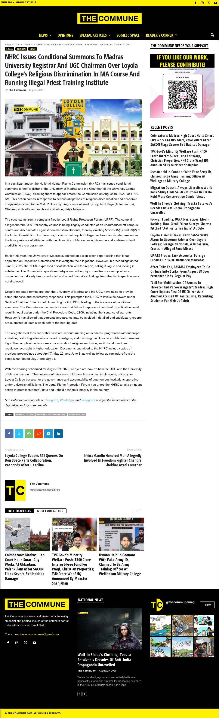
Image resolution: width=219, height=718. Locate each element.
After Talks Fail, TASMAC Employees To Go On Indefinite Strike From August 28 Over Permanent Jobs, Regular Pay (180, 271)
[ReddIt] (38, 433)
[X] (209, 3)
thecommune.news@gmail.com (39, 634)
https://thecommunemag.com (45, 489)
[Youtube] (215, 3)
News (43, 35)
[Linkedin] (58, 433)
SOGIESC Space (128, 35)
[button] (212, 35)
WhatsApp (67, 400)
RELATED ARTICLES (19, 511)
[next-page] (140, 511)
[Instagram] (202, 3)
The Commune (17, 89)
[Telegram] (48, 433)
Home (8, 44)
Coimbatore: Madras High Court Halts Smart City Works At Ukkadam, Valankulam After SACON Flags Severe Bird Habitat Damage (24, 566)
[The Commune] (109, 18)
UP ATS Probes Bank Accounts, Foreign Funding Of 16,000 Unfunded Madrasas (177, 257)
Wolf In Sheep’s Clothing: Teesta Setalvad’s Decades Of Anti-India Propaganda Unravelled (181, 208)
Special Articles (93, 35)
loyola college (24, 414)
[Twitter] (19, 433)
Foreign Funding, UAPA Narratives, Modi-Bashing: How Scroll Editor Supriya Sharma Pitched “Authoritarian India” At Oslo (180, 224)
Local (17, 44)
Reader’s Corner (159, 35)
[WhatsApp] (29, 433)
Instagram (88, 400)
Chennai (28, 44)
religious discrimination (51, 414)
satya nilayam (77, 414)
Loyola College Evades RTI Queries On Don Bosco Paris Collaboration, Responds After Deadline (34, 460)
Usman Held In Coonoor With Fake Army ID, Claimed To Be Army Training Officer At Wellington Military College (120, 564)
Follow (207, 604)
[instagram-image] (160, 625)
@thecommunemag (180, 602)
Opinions (65, 35)
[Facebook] (195, 3)
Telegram (51, 400)
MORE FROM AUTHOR (50, 511)
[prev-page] (134, 511)
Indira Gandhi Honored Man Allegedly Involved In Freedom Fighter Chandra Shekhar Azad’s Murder (113, 460)
